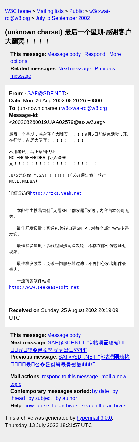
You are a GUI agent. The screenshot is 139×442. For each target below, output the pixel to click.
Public (76, 11)
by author (66, 398)
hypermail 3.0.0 (94, 418)
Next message (74, 68)
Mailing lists (50, 11)
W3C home (18, 11)
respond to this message (70, 376)
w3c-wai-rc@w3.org (84, 108)
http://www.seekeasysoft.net (44, 287)
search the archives (104, 405)
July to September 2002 (63, 18)
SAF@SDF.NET (46, 93)
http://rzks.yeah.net (56, 193)
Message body (64, 54)
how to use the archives (51, 405)
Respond (94, 54)
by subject (40, 398)
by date (100, 391)
